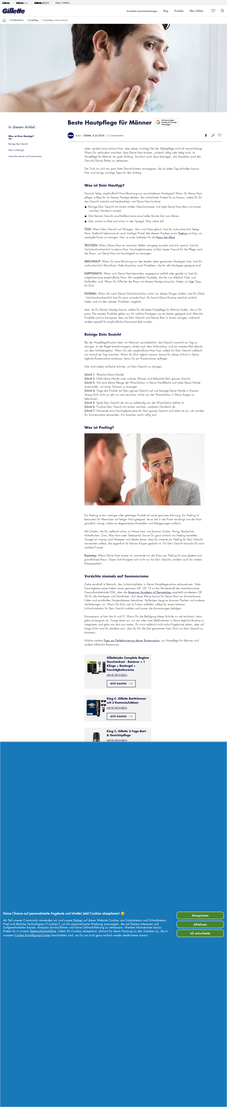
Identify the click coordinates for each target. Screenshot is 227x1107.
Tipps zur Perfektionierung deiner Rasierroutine (131, 640)
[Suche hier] (222, 10)
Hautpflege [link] (33, 19)
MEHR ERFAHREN (117, 675)
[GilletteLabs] (22, 2)
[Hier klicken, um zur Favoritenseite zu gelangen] (212, 10)
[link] (4, 20)
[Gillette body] (41, 2)
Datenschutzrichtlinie (43, 931)
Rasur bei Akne (166, 237)
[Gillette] (6, 2)
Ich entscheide (200, 933)
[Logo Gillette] (13, 11)
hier (191, 281)
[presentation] (33, 137)
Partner (77, 920)
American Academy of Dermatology (149, 592)
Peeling (182, 233)
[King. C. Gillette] (63, 2)
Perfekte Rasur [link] (17, 19)
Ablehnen (200, 924)
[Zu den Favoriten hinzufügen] (220, 135)
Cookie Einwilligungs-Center (32, 935)
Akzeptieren (200, 915)
